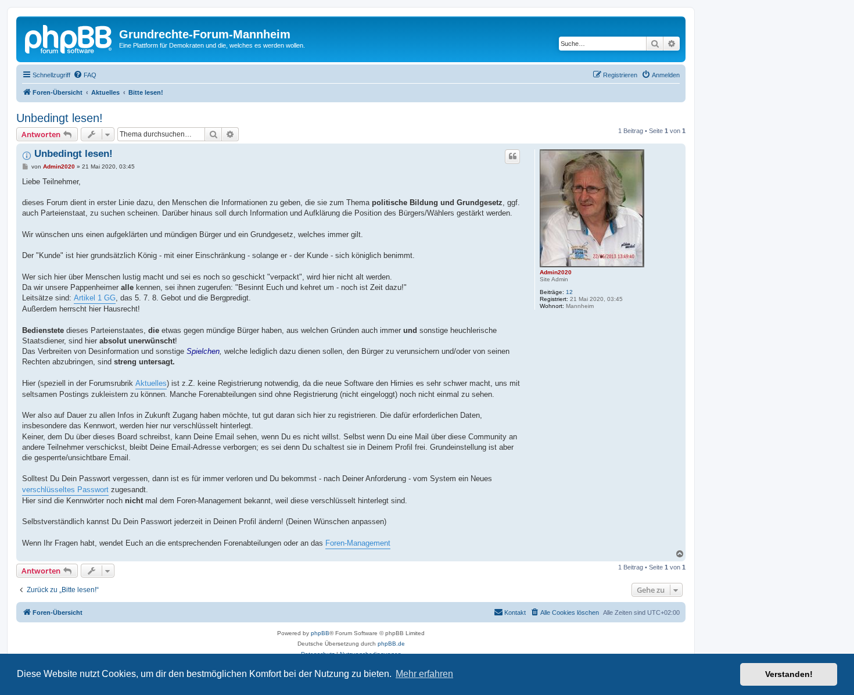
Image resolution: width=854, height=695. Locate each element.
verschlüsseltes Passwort (65, 489)
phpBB (320, 633)
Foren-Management (357, 543)
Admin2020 (556, 272)
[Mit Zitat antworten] (512, 156)
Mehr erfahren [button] (424, 674)
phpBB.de (391, 643)
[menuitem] (84, 75)
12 (569, 292)
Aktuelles (151, 383)
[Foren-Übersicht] (69, 37)
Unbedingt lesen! (59, 118)
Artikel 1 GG (95, 297)
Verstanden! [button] (789, 674)
